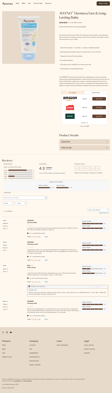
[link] (7, 3)
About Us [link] (48, 3)
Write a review (78, 22)
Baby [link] (23, 3)
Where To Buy (103, 3)
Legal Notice (17, 381)
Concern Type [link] (37, 3)
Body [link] (17, 3)
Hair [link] (29, 3)
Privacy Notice (28, 381)
